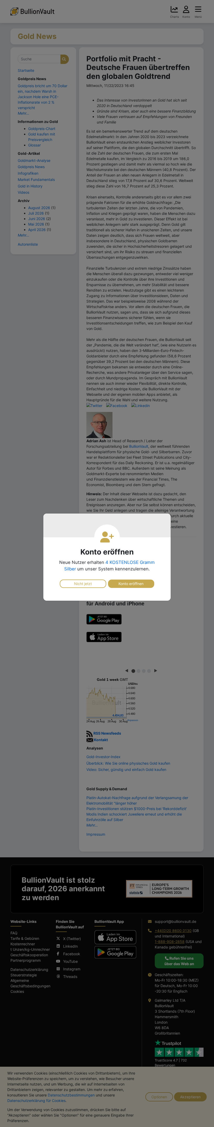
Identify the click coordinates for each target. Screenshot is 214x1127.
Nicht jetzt (83, 583)
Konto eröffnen (131, 583)
